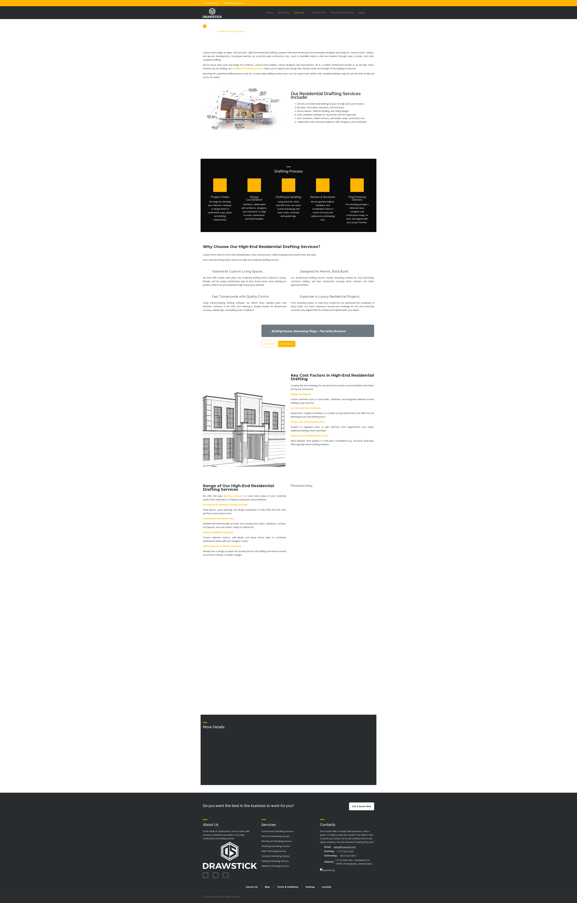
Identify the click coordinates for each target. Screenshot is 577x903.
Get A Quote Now (361, 806)
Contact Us (252, 886)
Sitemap (310, 886)
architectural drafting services (310, 277)
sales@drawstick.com (233, 3)
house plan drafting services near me (273, 73)
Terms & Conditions (287, 886)
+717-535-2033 (345, 851)
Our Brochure (286, 344)
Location (326, 886)
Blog (267, 886)
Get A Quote (270, 344)
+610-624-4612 (348, 855)
